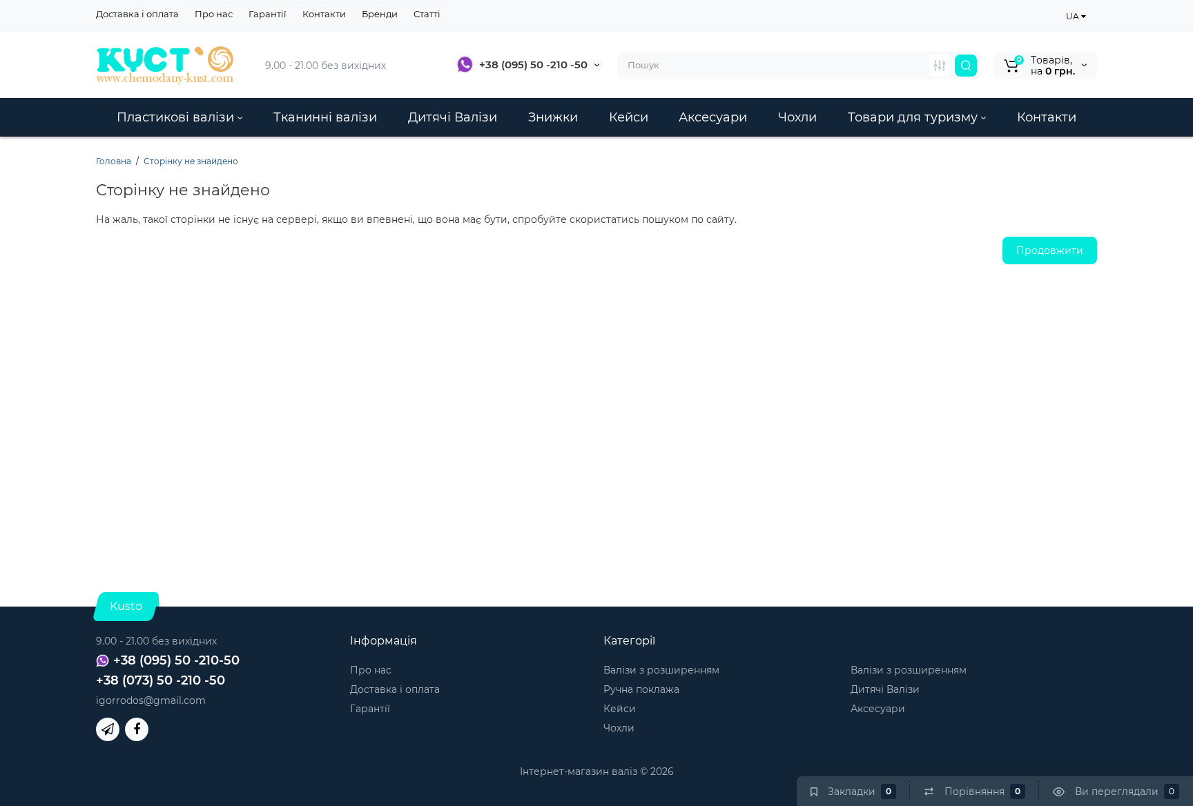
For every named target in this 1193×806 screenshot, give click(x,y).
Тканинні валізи (325, 117)
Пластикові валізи (177, 117)
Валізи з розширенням (661, 670)
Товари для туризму (914, 117)
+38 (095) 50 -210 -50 (533, 64)
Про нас (214, 13)
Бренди (380, 13)
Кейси (628, 117)
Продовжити (1049, 250)
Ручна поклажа (641, 689)
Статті (427, 13)
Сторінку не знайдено (191, 161)
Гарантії (268, 13)
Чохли (797, 117)
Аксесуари (713, 117)
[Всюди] (940, 66)
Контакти (324, 13)
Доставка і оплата (137, 13)
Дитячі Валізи (452, 117)
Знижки (553, 117)
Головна (113, 161)
